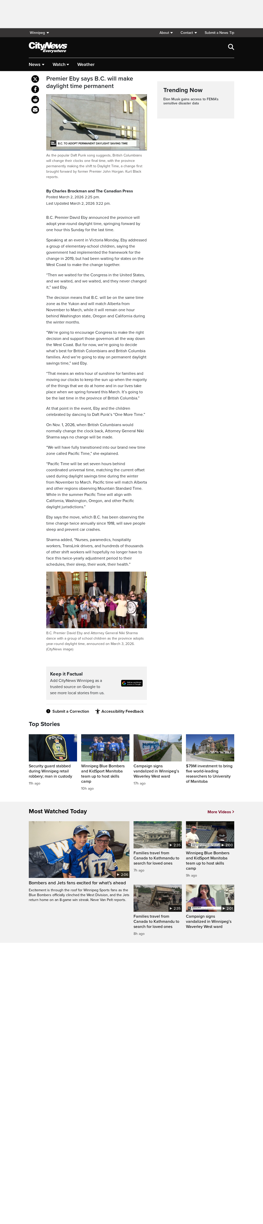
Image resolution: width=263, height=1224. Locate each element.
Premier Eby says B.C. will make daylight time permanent (89, 82)
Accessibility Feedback (122, 711)
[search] (231, 47)
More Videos (219, 812)
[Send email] (35, 110)
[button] (166, 32)
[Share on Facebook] (35, 89)
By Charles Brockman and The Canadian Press (89, 191)
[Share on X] (35, 79)
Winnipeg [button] (37, 33)
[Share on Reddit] (35, 99)
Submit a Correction (70, 711)
